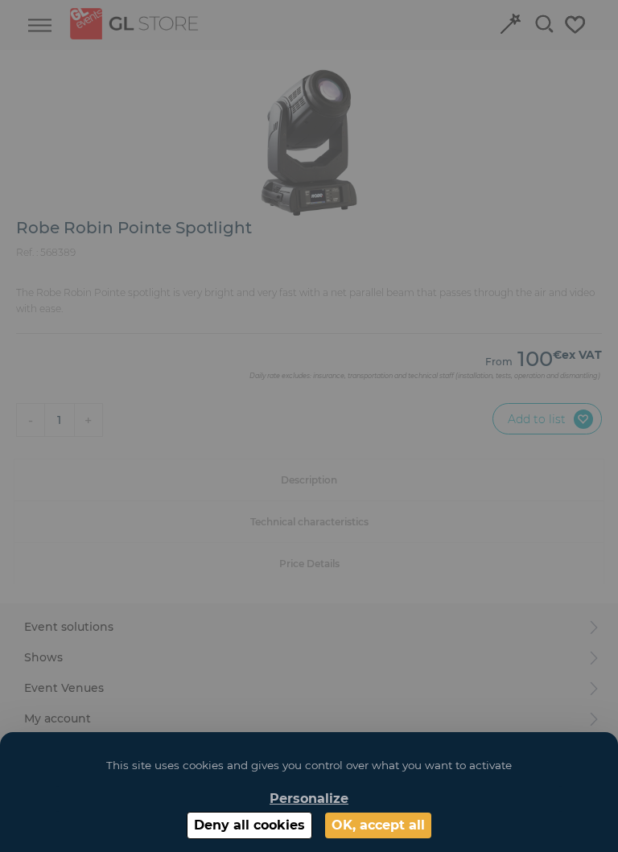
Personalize (309, 798)
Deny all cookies (249, 825)
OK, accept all (378, 825)
